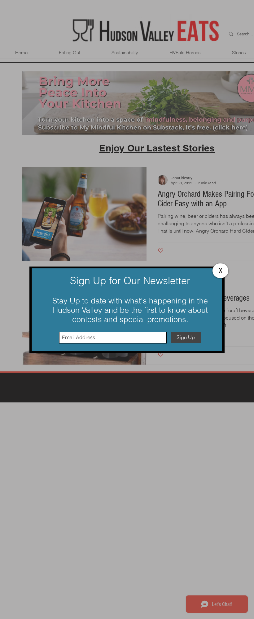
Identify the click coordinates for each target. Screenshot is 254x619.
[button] (220, 270)
